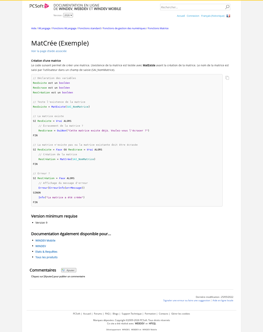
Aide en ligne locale (223, 300)
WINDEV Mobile (45, 240)
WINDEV (40, 246)
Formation (150, 313)
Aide (33, 28)
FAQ (107, 313)
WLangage (44, 28)
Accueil (181, 15)
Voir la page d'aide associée (49, 51)
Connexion (193, 15)
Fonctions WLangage (64, 28)
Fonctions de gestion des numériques (124, 28)
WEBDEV (135, 329)
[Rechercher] (227, 7)
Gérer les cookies (180, 313)
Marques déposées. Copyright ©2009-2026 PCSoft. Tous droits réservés (131, 320)
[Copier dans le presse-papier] (227, 78)
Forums (98, 313)
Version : (58, 15)
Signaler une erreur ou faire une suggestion (186, 300)
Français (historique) (212, 15)
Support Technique (132, 313)
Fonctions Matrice (158, 28)
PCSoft (76, 313)
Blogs (116, 313)
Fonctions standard (89, 28)
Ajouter (71, 270)
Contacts (163, 313)
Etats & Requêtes (46, 252)
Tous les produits (46, 257)
